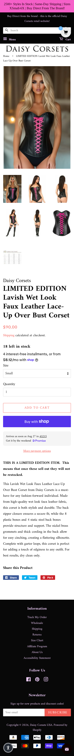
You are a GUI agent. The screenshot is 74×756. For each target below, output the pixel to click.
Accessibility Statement (37, 658)
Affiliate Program (37, 646)
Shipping (8, 335)
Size (5, 366)
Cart (68, 39)
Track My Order (37, 617)
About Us (37, 652)
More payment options (37, 451)
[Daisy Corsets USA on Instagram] (46, 680)
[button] (8, 748)
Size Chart (37, 640)
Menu (12, 39)
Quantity (9, 384)
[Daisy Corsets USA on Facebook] (28, 680)
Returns (37, 634)
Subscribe (57, 712)
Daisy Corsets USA (41, 725)
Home (6, 56)
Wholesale (37, 623)
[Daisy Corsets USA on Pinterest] (37, 680)
